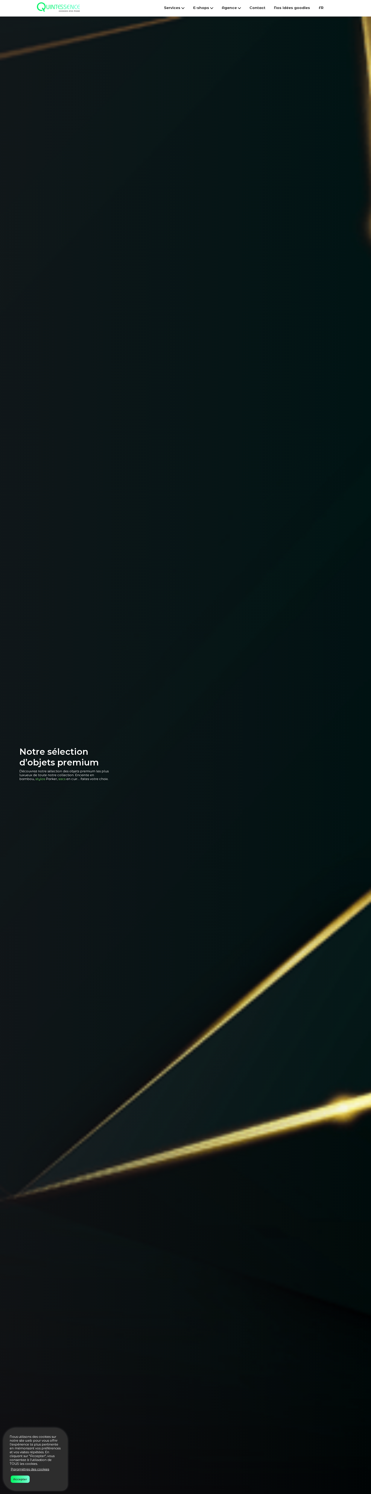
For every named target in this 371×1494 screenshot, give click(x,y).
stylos (40, 779)
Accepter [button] (20, 1479)
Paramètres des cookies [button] (30, 1469)
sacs (61, 779)
